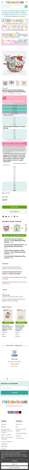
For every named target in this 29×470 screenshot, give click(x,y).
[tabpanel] (14, 362)
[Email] (6, 216)
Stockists (3, 449)
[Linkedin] (14, 216)
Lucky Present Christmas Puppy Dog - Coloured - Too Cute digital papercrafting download (14, 240)
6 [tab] (17, 379)
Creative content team (6, 441)
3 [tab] (9, 379)
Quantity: (5, 200)
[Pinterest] (17, 216)
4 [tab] (12, 379)
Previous (2, 323)
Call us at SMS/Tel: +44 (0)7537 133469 (14, 408)
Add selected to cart (19, 235)
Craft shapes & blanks (21, 433)
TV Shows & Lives (20, 438)
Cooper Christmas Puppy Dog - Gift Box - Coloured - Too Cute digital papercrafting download (14, 252)
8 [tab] (22, 379)
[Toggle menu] (2, 2)
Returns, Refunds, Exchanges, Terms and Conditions (6, 431)
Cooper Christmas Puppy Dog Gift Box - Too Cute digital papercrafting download (20, 327)
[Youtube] (17, 412)
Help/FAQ (3, 426)
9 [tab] (24, 379)
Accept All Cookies (14, 467)
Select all (6, 235)
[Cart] (27, 2)
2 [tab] (7, 379)
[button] (14, 21)
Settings (14, 461)
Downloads (18, 435)
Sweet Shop (19, 424)
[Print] (9, 216)
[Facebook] (3, 216)
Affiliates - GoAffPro (6, 435)
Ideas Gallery (4, 444)
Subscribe (3, 424)
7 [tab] (19, 379)
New (17, 426)
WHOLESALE (4, 446)
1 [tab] (4, 379)
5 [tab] (14, 379)
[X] (11, 216)
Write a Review (18, 93)
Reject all (14, 464)
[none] (14, 63)
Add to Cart (8, 322)
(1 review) (11, 93)
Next (26, 323)
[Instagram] (9, 412)
